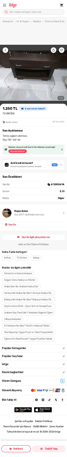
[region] (33, 75)
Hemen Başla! (17, 151)
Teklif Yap (51, 448)
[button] (5, 5)
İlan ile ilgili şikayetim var (36, 237)
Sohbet (18, 448)
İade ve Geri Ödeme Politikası (33, 244)
